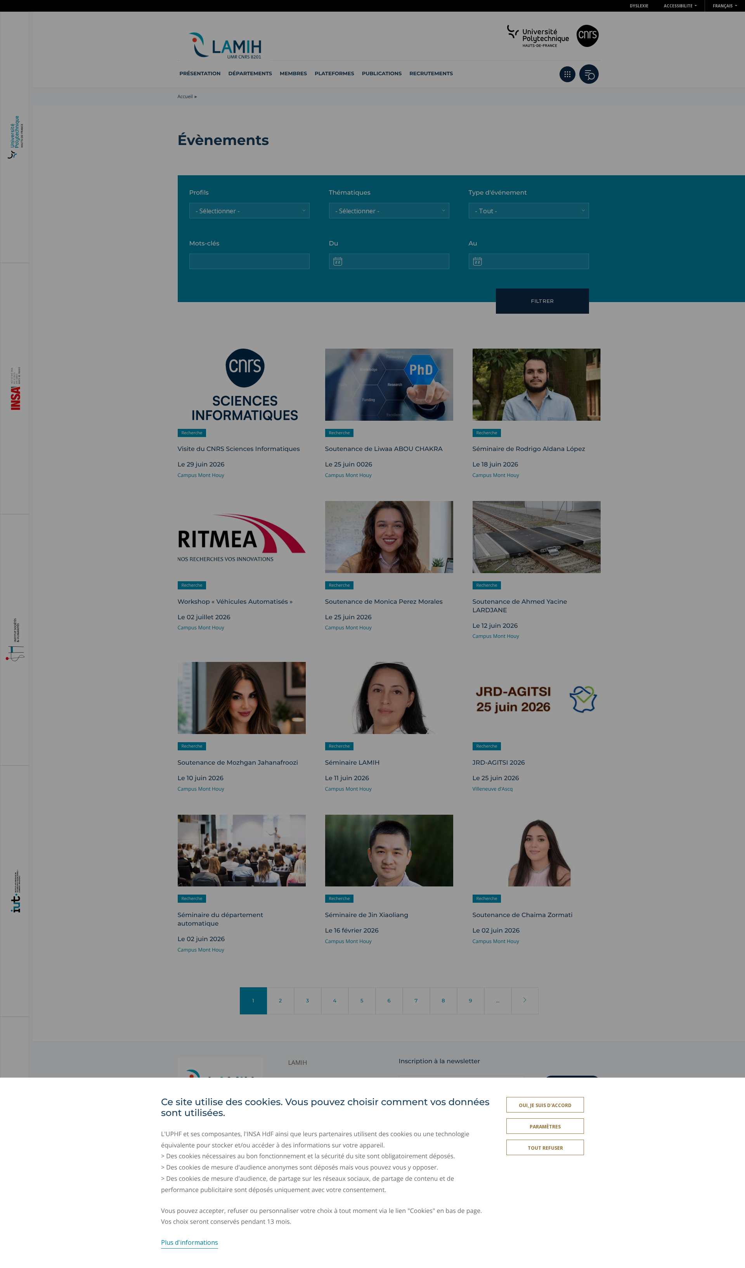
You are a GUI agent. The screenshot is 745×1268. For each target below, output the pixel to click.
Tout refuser (545, 1148)
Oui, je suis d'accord (545, 1105)
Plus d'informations (189, 1242)
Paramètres (545, 1126)
